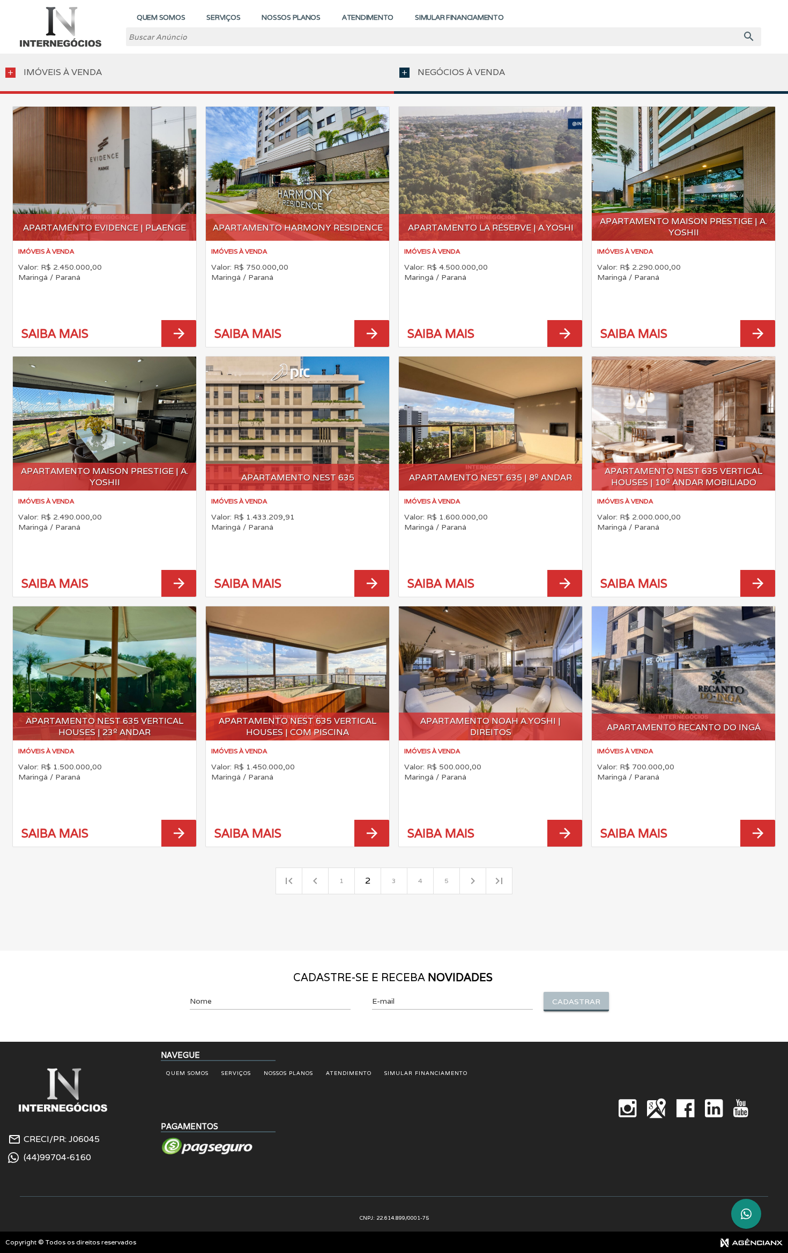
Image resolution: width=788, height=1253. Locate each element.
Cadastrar (576, 1001)
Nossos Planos (288, 1073)
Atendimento (348, 1073)
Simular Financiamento (425, 1073)
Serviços (236, 1073)
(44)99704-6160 (57, 1157)
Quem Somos (187, 1073)
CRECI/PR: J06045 (62, 1139)
